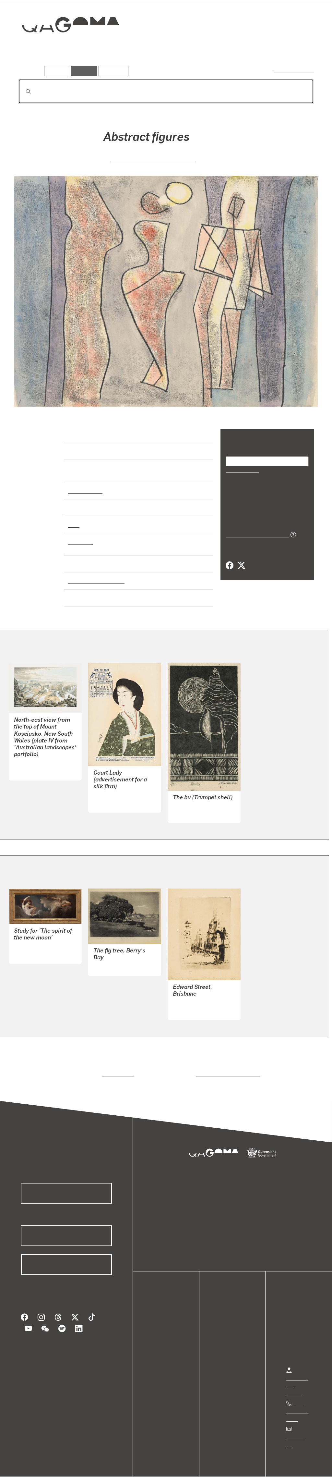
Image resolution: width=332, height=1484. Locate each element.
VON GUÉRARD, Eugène (41, 757)
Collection (66, 45)
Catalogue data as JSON (255, 525)
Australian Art (85, 484)
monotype (80, 535)
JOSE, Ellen (186, 807)
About (160, 1354)
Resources (112, 70)
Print (73, 518)
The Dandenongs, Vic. (93, 575)
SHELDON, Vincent (194, 997)
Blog (159, 1346)
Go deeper (299, 47)
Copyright (101, 1472)
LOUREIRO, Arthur (35, 941)
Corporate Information (147, 1472)
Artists (265, 47)
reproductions (116, 1068)
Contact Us (298, 1430)
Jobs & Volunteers (31, 1472)
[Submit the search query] (23, 91)
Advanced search (294, 69)
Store (160, 1338)
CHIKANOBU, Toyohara (119, 789)
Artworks (234, 47)
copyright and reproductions (226, 1068)
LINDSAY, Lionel (111, 961)
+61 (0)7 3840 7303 (297, 1405)
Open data (165, 1315)
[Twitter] (241, 556)
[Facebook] (229, 556)
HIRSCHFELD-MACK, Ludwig (153, 159)
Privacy (71, 1472)
